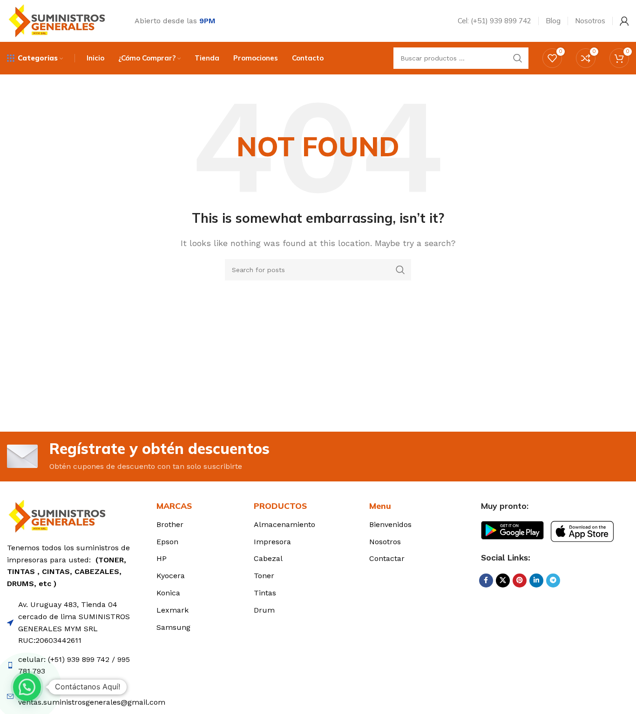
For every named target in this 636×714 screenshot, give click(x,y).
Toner (264, 575)
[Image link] (59, 515)
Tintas (265, 592)
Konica (168, 592)
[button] (27, 687)
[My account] (624, 21)
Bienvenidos (390, 524)
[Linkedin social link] (536, 580)
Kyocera (170, 575)
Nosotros (385, 541)
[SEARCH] (517, 58)
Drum (264, 610)
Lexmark (172, 610)
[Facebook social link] (486, 580)
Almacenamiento (284, 524)
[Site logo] (59, 20)
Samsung (173, 627)
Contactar (387, 558)
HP (161, 558)
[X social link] (503, 580)
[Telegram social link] (553, 580)
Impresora (272, 541)
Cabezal (268, 558)
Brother (169, 524)
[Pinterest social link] (520, 580)
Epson (167, 541)
